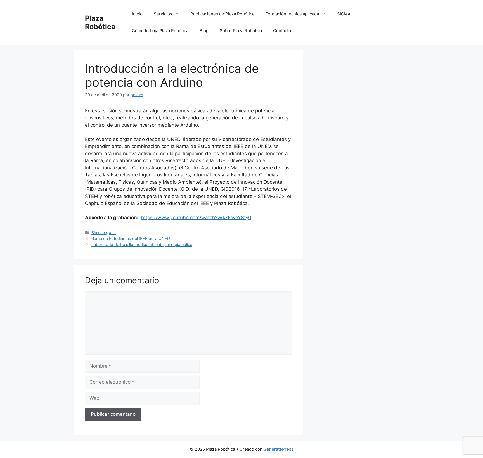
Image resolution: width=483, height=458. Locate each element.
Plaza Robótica (100, 22)
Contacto (282, 30)
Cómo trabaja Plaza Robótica (160, 30)
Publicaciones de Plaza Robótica (222, 13)
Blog (204, 30)
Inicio (137, 13)
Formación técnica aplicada (292, 13)
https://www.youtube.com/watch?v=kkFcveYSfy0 (196, 217)
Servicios (163, 13)
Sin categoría (103, 232)
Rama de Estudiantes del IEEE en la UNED (130, 238)
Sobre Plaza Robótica (241, 30)
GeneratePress (278, 449)
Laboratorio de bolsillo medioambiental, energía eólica (141, 244)
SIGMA (344, 13)
